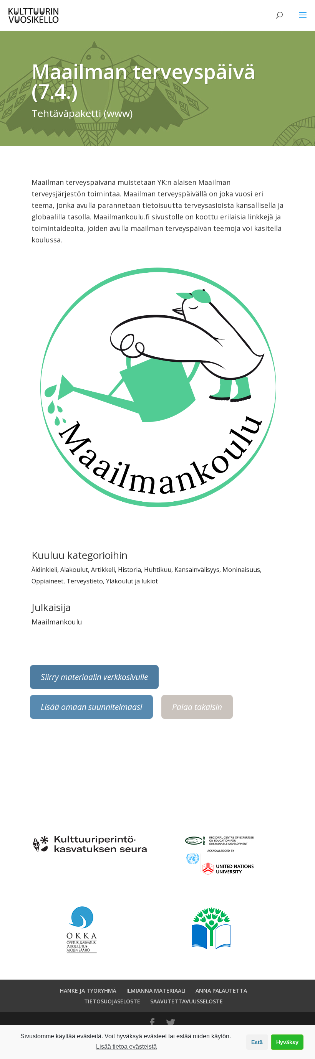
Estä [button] (257, 1042)
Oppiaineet (47, 581)
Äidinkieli (44, 569)
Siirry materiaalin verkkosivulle (94, 677)
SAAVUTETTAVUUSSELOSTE (186, 1001)
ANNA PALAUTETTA (221, 990)
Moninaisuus (241, 569)
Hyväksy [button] (287, 1042)
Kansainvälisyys (196, 569)
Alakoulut (74, 569)
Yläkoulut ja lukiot (132, 581)
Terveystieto (84, 581)
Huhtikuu (157, 569)
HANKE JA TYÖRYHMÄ (88, 990)
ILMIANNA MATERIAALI (156, 990)
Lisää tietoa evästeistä (126, 1046)
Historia (129, 569)
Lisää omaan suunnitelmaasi (91, 707)
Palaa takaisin (197, 707)
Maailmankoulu (57, 621)
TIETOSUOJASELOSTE (112, 1001)
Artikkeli (103, 569)
